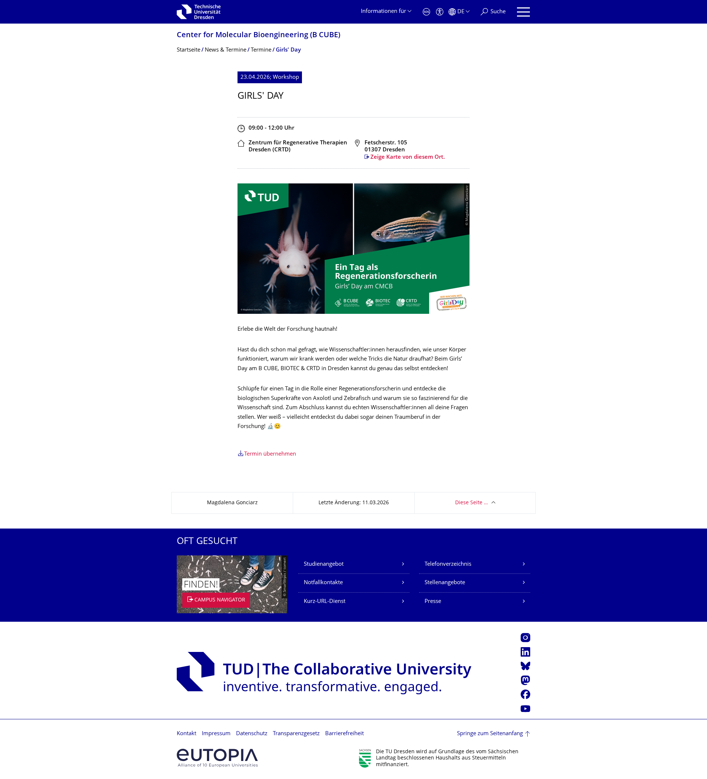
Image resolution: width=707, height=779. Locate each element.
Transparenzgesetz (296, 734)
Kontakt (186, 734)
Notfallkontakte (323, 583)
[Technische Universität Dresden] (199, 12)
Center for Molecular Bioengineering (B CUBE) (258, 35)
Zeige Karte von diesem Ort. (407, 157)
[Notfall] (426, 11)
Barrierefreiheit (344, 734)
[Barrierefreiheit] (440, 11)
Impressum (216, 734)
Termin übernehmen (270, 454)
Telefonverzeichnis (448, 564)
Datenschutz (251, 734)
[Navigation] (523, 12)
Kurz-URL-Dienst (324, 601)
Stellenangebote (445, 583)
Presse (433, 601)
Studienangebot (324, 564)
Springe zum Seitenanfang (490, 734)
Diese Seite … (471, 503)
